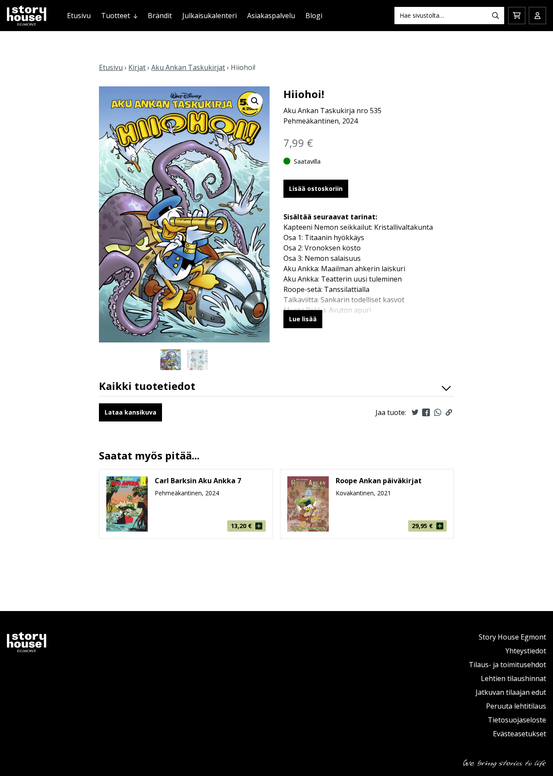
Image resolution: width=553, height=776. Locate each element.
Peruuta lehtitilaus (516, 706)
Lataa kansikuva (130, 412)
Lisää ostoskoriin (316, 188)
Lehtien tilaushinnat (513, 678)
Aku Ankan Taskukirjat (188, 67)
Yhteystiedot (525, 651)
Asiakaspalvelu (271, 15)
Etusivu (79, 15)
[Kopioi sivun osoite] (449, 412)
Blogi (313, 15)
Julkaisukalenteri (209, 15)
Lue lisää (303, 319)
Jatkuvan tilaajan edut (511, 692)
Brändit (160, 15)
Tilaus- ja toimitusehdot (507, 664)
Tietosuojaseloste (517, 720)
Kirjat (137, 67)
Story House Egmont (512, 637)
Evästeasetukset (519, 733)
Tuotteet (115, 15)
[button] (255, 101)
